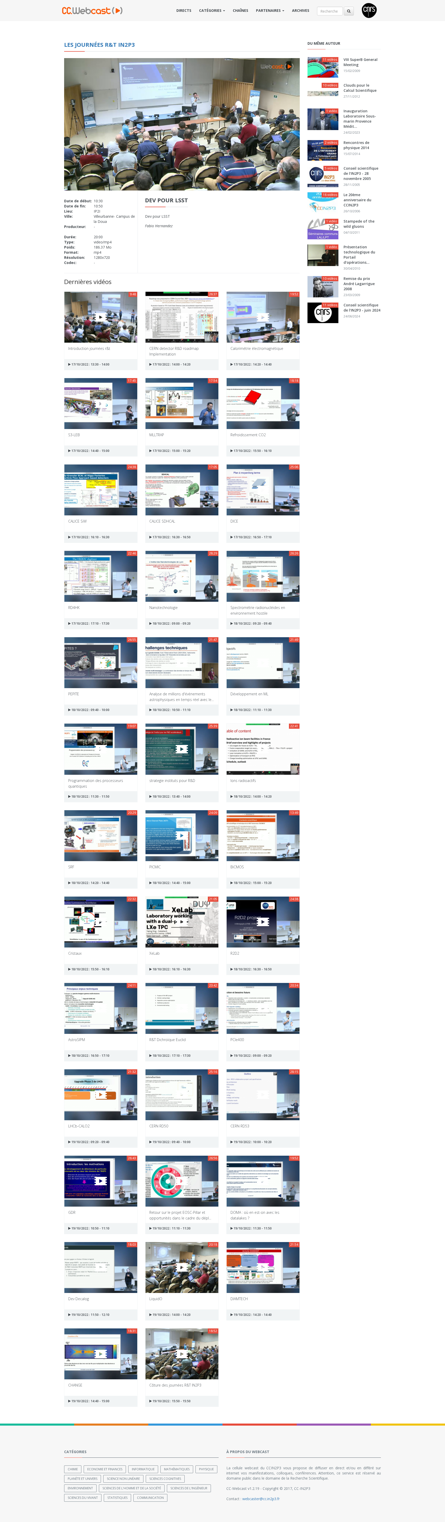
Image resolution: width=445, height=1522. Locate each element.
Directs (183, 10)
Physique (206, 1469)
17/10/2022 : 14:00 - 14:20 (171, 364)
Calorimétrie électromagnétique (256, 348)
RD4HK (74, 607)
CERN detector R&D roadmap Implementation (174, 351)
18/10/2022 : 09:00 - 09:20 (171, 623)
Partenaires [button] (269, 10)
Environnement (80, 1488)
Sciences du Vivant (83, 1498)
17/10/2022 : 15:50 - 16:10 (252, 451)
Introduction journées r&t (89, 348)
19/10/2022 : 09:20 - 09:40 (90, 1142)
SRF (71, 866)
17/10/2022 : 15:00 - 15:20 (171, 451)
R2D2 (234, 953)
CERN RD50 (158, 1126)
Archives (300, 10)
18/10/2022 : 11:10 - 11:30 (252, 710)
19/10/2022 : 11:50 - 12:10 (90, 1315)
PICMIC (155, 866)
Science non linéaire (123, 1479)
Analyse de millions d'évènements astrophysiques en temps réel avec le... (181, 696)
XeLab (154, 953)
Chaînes (240, 10)
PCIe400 (237, 1039)
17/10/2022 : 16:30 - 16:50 (171, 537)
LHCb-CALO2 (79, 1126)
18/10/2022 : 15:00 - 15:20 (252, 883)
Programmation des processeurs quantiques (95, 783)
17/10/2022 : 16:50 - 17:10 (252, 537)
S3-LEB (74, 434)
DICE (234, 521)
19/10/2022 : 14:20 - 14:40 (252, 1315)
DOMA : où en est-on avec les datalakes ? (254, 1215)
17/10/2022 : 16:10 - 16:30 (90, 537)
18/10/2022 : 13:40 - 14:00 (171, 796)
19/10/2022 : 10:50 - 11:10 (90, 1228)
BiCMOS (237, 866)
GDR (71, 1212)
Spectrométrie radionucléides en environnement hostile (257, 610)
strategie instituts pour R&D (172, 780)
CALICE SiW (77, 521)
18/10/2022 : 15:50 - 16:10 (90, 969)
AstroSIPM (76, 1039)
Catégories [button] (210, 10)
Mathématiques (177, 1469)
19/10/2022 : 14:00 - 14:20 (171, 1315)
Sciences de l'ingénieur (188, 1488)
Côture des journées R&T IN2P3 (175, 1385)
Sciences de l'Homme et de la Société (131, 1488)
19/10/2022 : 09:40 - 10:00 (171, 1142)
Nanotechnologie (163, 607)
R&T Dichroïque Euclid (167, 1039)
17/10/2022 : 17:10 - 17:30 (90, 623)
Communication (150, 1498)
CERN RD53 (239, 1126)
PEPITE (73, 693)
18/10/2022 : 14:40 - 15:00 (171, 883)
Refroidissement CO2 (248, 434)
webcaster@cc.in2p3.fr (261, 1498)
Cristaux (75, 953)
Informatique (143, 1469)
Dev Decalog (78, 1298)
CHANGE (75, 1385)
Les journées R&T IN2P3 (99, 44)
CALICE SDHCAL (162, 521)
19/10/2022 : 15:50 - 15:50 (171, 1401)
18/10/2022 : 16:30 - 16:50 (252, 969)
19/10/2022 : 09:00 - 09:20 (252, 1055)
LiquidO (155, 1298)
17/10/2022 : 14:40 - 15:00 (90, 451)
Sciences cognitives (165, 1479)
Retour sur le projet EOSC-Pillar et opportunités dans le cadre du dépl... (180, 1215)
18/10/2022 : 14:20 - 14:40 (90, 883)
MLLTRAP (156, 434)
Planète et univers (82, 1479)
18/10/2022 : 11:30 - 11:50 (90, 796)
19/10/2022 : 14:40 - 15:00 (90, 1401)
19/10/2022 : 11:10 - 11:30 (171, 1228)
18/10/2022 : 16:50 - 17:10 (90, 1055)
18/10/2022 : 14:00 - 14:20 (252, 796)
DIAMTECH (239, 1298)
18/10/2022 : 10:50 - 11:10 (171, 710)
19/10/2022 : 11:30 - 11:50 (252, 1228)
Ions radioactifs (243, 780)
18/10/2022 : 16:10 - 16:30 (171, 969)
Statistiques (117, 1498)
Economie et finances (104, 1469)
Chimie (73, 1469)
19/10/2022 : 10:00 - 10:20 (252, 1142)
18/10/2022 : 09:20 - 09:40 (252, 623)
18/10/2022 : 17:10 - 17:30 (171, 1055)
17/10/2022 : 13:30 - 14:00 (90, 364)
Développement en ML (249, 693)
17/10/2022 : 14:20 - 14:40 (252, 364)
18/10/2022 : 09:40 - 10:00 (90, 710)
